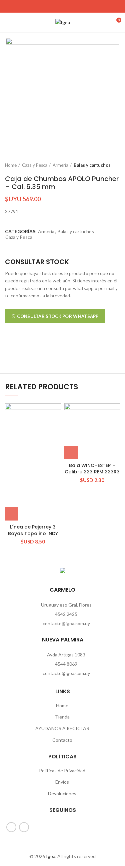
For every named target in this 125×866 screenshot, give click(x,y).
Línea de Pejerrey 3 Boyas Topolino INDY (33, 530)
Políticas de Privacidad (62, 770)
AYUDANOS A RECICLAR (62, 728)
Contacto (62, 740)
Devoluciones (62, 793)
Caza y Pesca (34, 165)
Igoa (50, 856)
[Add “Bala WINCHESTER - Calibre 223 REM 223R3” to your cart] (71, 452)
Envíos (62, 782)
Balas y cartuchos (92, 165)
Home (11, 165)
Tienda (62, 717)
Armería (60, 165)
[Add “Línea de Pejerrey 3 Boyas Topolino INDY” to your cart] (11, 514)
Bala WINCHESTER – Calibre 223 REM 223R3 (92, 468)
